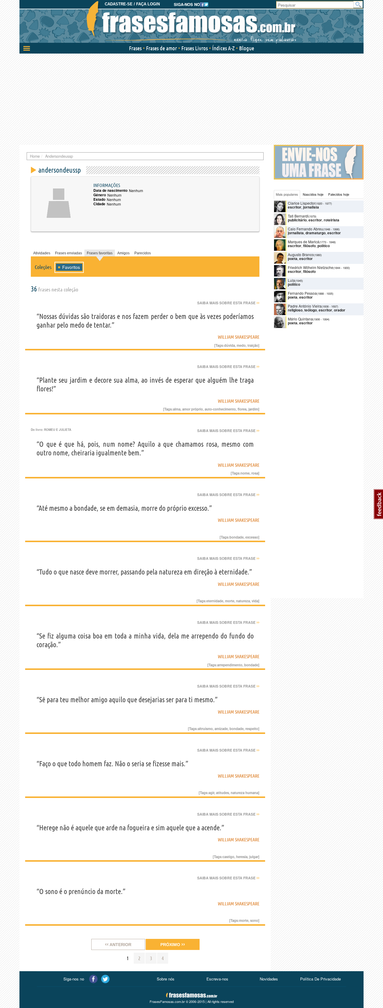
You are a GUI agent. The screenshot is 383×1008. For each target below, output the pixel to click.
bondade (237, 537)
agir (211, 792)
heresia (241, 856)
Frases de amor (161, 48)
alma (176, 409)
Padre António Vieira (305, 305)
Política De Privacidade (320, 979)
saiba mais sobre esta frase (228, 302)
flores (242, 409)
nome (245, 473)
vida (255, 600)
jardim (253, 409)
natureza (243, 600)
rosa (254, 473)
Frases (135, 48)
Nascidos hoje (313, 194)
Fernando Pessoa (302, 293)
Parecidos (142, 253)
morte (229, 600)
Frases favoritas (100, 253)
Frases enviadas (68, 253)
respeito (251, 728)
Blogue (246, 48)
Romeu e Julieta (57, 430)
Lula (291, 280)
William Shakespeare (238, 337)
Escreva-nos (217, 979)
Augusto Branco (301, 254)
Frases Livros (194, 48)
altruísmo (205, 728)
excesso (251, 537)
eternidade (214, 600)
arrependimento (229, 664)
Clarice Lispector (301, 203)
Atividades (41, 253)
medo (241, 345)
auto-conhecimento (220, 409)
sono (254, 920)
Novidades (269, 979)
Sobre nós (165, 979)
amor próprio (192, 409)
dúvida (229, 345)
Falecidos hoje (338, 194)
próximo (172, 944)
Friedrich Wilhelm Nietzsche (310, 267)
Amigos (123, 253)
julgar (253, 856)
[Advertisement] (191, 98)
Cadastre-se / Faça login (132, 4)
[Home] (191, 22)
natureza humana (244, 792)
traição (252, 345)
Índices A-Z (223, 48)
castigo (228, 856)
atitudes (222, 792)
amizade (221, 728)
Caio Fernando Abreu (305, 228)
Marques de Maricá (303, 241)
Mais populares (287, 194)
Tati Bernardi (298, 215)
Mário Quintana (300, 318)
